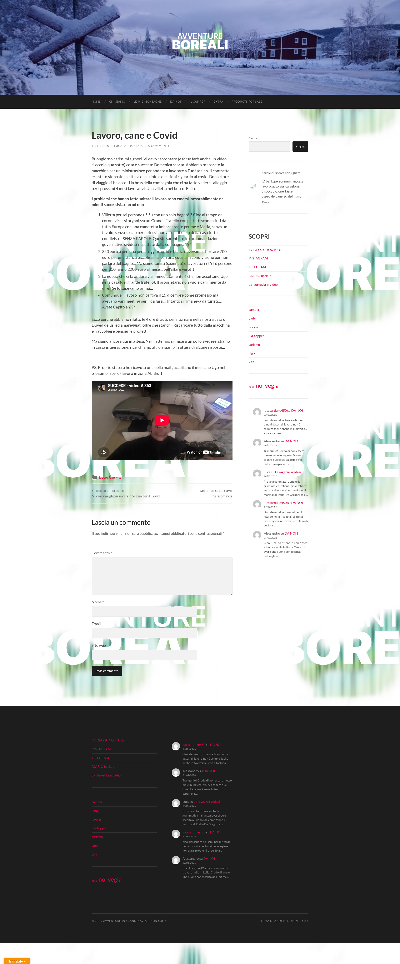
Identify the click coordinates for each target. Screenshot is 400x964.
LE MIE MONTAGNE (148, 101)
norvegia (267, 385)
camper (254, 309)
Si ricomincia (216, 493)
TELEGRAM (257, 267)
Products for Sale (247, 101)
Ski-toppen (257, 336)
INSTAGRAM (258, 258)
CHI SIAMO (117, 101)
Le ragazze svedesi (288, 472)
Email (97, 623)
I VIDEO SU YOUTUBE (265, 250)
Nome (98, 602)
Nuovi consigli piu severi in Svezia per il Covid (126, 493)
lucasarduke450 (128, 145)
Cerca (253, 138)
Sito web (99, 645)
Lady (252, 318)
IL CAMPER (197, 101)
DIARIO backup (260, 276)
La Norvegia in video (263, 284)
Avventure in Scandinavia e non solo (134, 920)
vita (118, 477)
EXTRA (218, 101)
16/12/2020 (100, 145)
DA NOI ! (298, 410)
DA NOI (175, 101)
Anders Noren (286, 920)
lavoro (103, 477)
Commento (102, 553)
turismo (254, 344)
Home (96, 101)
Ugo (112, 477)
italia (251, 386)
